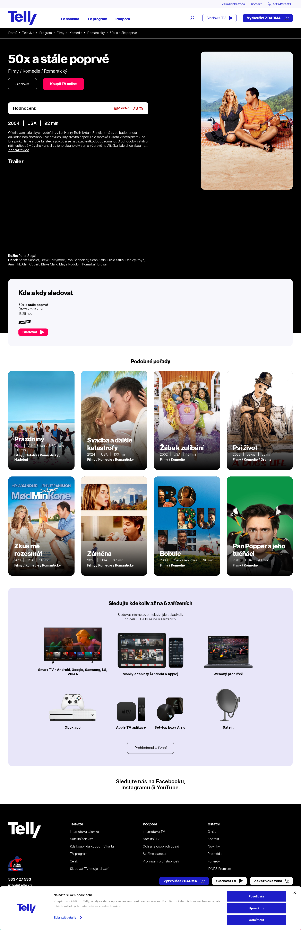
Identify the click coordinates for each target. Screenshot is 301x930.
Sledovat (22, 84)
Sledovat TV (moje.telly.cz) (90, 869)
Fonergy (214, 861)
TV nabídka (69, 19)
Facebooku (170, 781)
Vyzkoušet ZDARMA (264, 18)
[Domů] (22, 18)
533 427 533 (19, 879)
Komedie (75, 33)
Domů (12, 33)
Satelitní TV (151, 839)
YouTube (168, 787)
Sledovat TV (216, 18)
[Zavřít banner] (294, 892)
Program (45, 33)
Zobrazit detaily (65, 917)
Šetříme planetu (154, 854)
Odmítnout (256, 920)
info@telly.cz (20, 885)
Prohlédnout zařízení (150, 747)
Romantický (96, 33)
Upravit (254, 908)
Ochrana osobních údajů (161, 846)
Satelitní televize (82, 839)
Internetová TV (154, 832)
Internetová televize (84, 832)
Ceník (74, 861)
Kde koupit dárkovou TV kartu (92, 846)
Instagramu (135, 787)
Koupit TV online (63, 83)
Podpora (122, 19)
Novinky (214, 846)
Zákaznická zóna (233, 4)
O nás (212, 832)
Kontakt (256, 4)
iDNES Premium (219, 869)
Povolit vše (256, 896)
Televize (28, 33)
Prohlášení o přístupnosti (161, 861)
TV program (97, 19)
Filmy (60, 33)
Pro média (215, 854)
